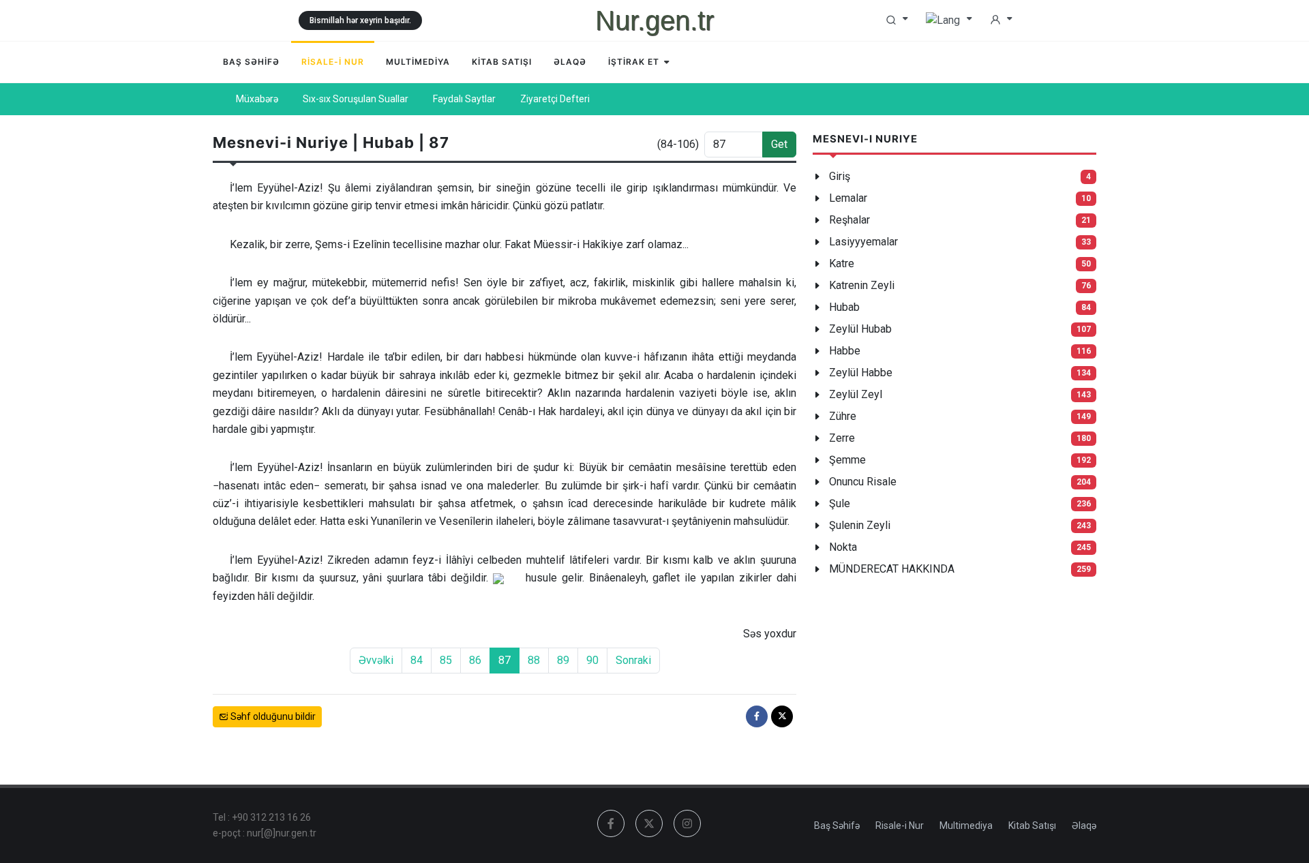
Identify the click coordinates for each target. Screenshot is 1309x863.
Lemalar (848, 198)
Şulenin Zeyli (859, 525)
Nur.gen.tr (654, 20)
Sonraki (633, 660)
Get (779, 144)
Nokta (843, 547)
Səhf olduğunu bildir (272, 716)
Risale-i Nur (899, 825)
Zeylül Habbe (860, 372)
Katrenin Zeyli (861, 285)
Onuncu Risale (863, 481)
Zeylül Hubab (860, 328)
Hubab (844, 307)
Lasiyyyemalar (863, 241)
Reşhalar (849, 219)
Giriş (839, 176)
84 (416, 660)
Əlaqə (1084, 825)
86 (475, 660)
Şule (839, 503)
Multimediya (966, 825)
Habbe (844, 350)
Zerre (842, 438)
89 (563, 660)
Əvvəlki (376, 660)
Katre (841, 263)
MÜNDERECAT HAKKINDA (891, 568)
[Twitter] (782, 716)
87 (504, 660)
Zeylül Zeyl (855, 394)
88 (534, 660)
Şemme (847, 459)
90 (592, 660)
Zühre (842, 416)
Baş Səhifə (837, 825)
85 (446, 660)
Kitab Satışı (1032, 825)
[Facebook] (757, 716)
